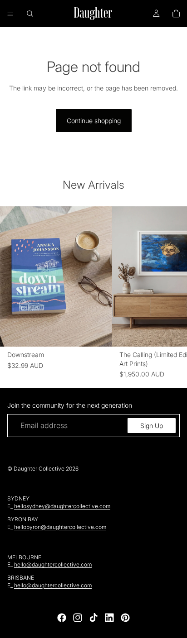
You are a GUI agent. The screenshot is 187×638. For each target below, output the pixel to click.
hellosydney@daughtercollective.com (62, 506)
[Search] (30, 14)
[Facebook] (61, 617)
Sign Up (151, 425)
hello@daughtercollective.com (53, 564)
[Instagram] (77, 617)
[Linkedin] (109, 617)
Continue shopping (94, 120)
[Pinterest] (125, 617)
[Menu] (10, 13)
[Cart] (176, 14)
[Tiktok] (93, 617)
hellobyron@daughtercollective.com (60, 527)
